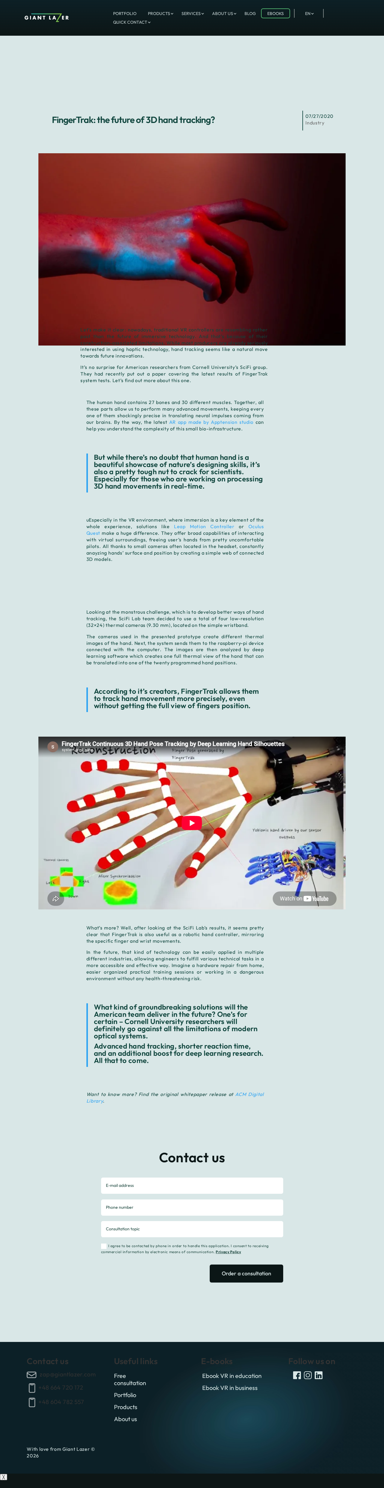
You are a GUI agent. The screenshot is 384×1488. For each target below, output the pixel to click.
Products (125, 1407)
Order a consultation (246, 1273)
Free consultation (130, 1379)
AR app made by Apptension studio (211, 422)
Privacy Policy (228, 1252)
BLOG (250, 13)
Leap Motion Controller (204, 526)
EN (307, 13)
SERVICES (191, 13)
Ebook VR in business (230, 1387)
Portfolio (125, 1395)
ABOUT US (222, 13)
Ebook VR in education (232, 1375)
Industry (314, 123)
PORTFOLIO (124, 13)
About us (125, 1419)
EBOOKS (275, 13)
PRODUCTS (159, 13)
